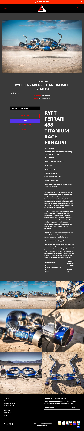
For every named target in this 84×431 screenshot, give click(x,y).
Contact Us (7, 413)
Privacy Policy (8, 410)
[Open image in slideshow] (42, 46)
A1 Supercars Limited (47, 423)
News (6, 415)
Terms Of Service (9, 403)
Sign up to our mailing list (55, 398)
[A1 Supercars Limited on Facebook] (4, 424)
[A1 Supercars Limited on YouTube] (12, 424)
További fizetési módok (25, 124)
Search (6, 398)
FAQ (5, 400)
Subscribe (75, 407)
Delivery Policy (9, 405)
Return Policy (8, 408)
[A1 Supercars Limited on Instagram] (10, 424)
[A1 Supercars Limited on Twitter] (7, 424)
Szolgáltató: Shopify (42, 425)
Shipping (36, 98)
